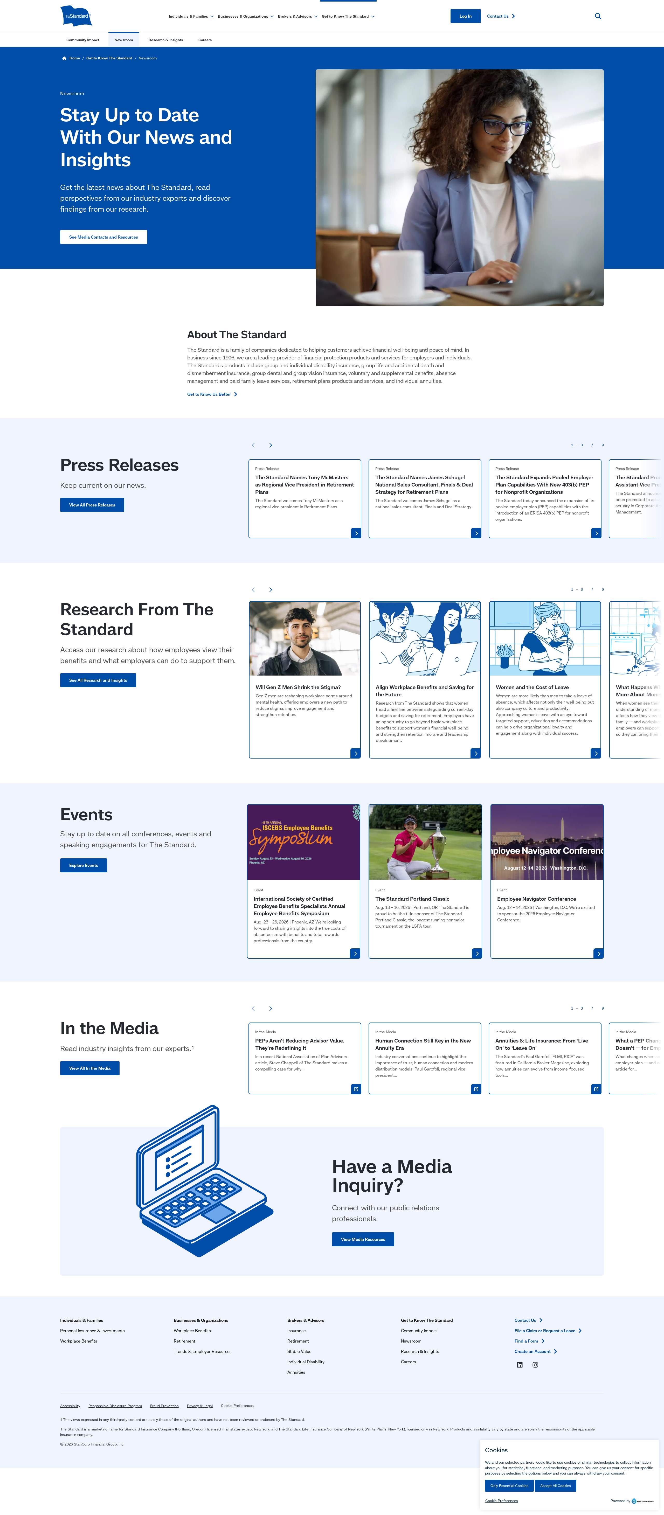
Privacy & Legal (200, 1405)
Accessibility (70, 1405)
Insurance (296, 1330)
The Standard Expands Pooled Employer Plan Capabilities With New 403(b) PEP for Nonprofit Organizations (544, 484)
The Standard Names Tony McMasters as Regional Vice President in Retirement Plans (304, 484)
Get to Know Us (209, 394)
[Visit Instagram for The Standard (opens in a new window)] (536, 1365)
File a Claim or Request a (545, 1330)
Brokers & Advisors (305, 1320)
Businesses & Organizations (201, 1320)
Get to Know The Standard (427, 1320)
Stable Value (299, 1351)
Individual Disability (305, 1361)
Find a (526, 1341)
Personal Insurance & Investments (92, 1330)
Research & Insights (420, 1351)
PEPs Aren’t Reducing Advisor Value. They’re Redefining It (299, 1044)
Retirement (184, 1341)
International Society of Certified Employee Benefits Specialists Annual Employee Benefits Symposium (299, 905)
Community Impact (419, 1330)
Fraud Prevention (164, 1405)
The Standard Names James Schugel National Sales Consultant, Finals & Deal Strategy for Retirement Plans (424, 484)
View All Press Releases (92, 505)
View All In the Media (89, 1068)
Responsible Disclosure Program (115, 1405)
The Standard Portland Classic (412, 898)
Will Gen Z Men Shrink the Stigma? (298, 687)
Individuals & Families (81, 1320)
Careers (408, 1361)
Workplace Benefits (78, 1341)
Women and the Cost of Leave (532, 687)
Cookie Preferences (237, 1405)
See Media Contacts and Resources (103, 237)
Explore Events (83, 865)
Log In (466, 16)
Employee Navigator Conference (536, 898)
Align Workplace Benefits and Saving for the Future (425, 691)
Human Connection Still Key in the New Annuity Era (423, 1044)
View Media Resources (363, 1239)
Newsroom (411, 1341)
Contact (498, 16)
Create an (533, 1351)
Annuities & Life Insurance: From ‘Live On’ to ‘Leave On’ (541, 1044)
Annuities (296, 1372)
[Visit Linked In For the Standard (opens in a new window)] (521, 1365)
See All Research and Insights (98, 680)
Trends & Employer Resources (203, 1351)
